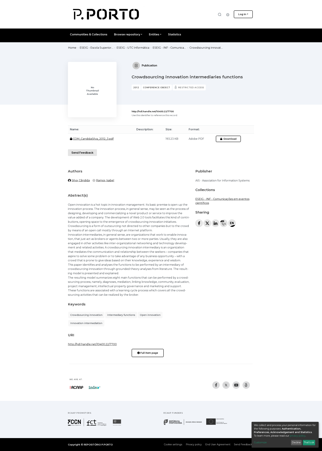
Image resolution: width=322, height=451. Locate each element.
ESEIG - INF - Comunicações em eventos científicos (169, 47)
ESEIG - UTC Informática (133, 47)
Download (229, 138)
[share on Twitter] (207, 223)
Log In (242, 14)
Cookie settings (173, 444)
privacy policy (297, 435)
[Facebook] (216, 385)
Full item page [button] (149, 352)
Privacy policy (194, 444)
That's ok (309, 442)
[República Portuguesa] (184, 424)
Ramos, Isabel (105, 180)
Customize (260, 442)
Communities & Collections (88, 34)
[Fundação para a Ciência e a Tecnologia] (87, 425)
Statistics (174, 34)
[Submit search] (219, 14)
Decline (296, 442)
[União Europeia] (218, 424)
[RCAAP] (246, 385)
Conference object (156, 87)
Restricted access (191, 87)
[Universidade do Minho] (117, 425)
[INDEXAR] (94, 387)
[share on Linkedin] (215, 223)
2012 (136, 87)
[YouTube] (236, 385)
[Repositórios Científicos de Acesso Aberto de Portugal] (76, 387)
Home (72, 47)
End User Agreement (217, 444)
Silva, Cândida (81, 180)
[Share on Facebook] (199, 223)
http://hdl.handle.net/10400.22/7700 (153, 111)
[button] (228, 14)
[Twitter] (226, 385)
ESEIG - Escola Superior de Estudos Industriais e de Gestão (96, 47)
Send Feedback (82, 152)
